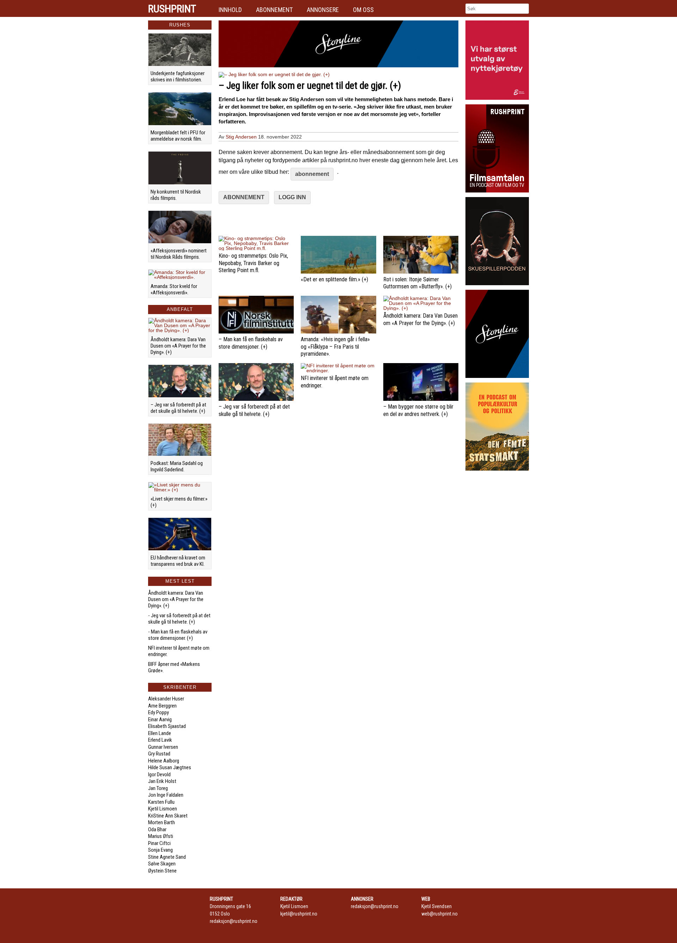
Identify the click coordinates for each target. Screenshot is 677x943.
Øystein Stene (162, 871)
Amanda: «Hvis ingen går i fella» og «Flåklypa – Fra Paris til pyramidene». (335, 346)
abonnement (312, 174)
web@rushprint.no (439, 914)
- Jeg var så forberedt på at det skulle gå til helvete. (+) (179, 618)
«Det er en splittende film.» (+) (334, 279)
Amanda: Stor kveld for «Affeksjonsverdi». (174, 289)
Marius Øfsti (160, 836)
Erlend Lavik (160, 740)
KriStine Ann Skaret (168, 816)
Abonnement (274, 9)
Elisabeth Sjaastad (167, 726)
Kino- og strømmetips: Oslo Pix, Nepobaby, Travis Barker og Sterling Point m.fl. (253, 263)
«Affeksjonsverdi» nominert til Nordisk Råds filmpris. (179, 253)
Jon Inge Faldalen (165, 795)
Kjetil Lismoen (162, 809)
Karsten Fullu (161, 802)
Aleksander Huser (166, 699)
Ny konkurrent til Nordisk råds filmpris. (176, 195)
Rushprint (172, 9)
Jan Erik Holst (162, 781)
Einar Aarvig (160, 719)
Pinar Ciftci (159, 843)
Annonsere (323, 9)
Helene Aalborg (163, 761)
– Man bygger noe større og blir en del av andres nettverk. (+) (418, 410)
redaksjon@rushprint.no (233, 921)
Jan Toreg (158, 788)
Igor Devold (159, 774)
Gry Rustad (159, 754)
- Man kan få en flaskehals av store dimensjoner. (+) (177, 635)
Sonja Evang (160, 850)
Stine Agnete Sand (167, 857)
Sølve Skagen (162, 864)
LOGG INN (292, 197)
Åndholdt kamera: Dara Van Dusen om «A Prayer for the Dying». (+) (178, 345)
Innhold (230, 9)
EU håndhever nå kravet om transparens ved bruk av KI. (178, 561)
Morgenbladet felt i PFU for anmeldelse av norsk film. (178, 135)
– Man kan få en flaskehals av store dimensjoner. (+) (251, 343)
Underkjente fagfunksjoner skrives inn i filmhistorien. (178, 76)
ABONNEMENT (243, 197)
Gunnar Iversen (163, 747)
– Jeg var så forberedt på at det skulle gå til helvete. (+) (178, 408)
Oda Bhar (157, 829)
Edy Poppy (158, 712)
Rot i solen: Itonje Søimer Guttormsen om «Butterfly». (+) (417, 283)
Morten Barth (161, 822)
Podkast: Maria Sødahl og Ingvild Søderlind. (177, 466)
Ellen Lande (159, 733)
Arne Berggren (162, 706)
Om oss (363, 9)
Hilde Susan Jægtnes (169, 767)
